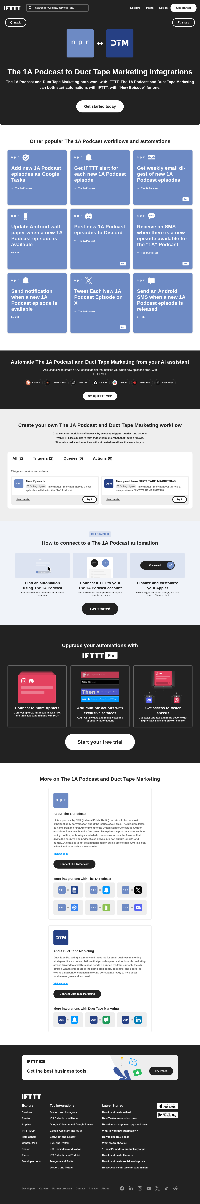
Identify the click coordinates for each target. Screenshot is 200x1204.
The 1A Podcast (35, 72)
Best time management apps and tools (125, 1124)
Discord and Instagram (63, 1112)
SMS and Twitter (59, 1143)
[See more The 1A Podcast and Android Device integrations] (100, 907)
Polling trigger (37, 486)
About (105, 1188)
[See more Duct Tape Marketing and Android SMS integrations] (100, 1019)
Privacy (93, 1188)
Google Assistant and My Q (66, 1130)
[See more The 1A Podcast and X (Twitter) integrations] (132, 890)
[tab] (18, 458)
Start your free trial (100, 742)
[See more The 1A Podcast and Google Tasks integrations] (68, 907)
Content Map (29, 1143)
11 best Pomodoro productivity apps (123, 1149)
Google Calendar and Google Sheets (71, 1124)
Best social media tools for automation (125, 1167)
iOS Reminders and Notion (65, 1149)
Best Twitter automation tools (119, 1118)
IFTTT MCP (28, 1130)
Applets (26, 1124)
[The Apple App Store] (167, 1106)
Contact (80, 1188)
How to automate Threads (117, 1155)
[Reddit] (175, 1188)
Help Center (29, 1137)
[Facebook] (122, 1188)
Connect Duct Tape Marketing (77, 994)
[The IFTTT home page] (12, 7)
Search (26, 1149)
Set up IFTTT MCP (100, 396)
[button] (100, 609)
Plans (150, 7)
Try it (89, 499)
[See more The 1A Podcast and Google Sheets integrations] (68, 890)
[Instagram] (140, 1188)
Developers (28, 1188)
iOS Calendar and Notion (64, 1118)
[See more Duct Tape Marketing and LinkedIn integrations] (132, 1019)
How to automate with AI (116, 1112)
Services (27, 1112)
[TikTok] (166, 1188)
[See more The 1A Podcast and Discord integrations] (132, 907)
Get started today (100, 106)
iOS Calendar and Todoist (65, 1155)
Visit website (60, 853)
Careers (44, 1188)
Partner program (62, 1188)
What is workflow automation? (120, 1130)
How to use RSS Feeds (115, 1137)
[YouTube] (149, 1188)
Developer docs (31, 1161)
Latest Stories (112, 1105)
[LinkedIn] (131, 1188)
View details (23, 499)
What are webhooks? (114, 1143)
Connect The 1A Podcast (74, 864)
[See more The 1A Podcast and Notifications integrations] (100, 890)
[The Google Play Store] (167, 1115)
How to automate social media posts (123, 1161)
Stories (26, 1118)
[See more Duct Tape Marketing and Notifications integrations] (68, 1019)
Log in (163, 7)
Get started (183, 7)
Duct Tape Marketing (111, 72)
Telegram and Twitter (62, 1161)
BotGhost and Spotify (62, 1137)
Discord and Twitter (61, 1167)
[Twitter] (157, 1188)
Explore (135, 7)
